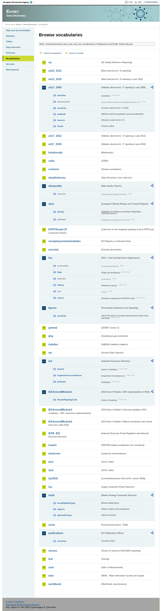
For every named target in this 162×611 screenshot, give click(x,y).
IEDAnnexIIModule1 (60, 392)
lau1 (50, 461)
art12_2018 (55, 79)
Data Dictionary (29, 24)
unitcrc (60, 298)
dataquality (55, 186)
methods (61, 114)
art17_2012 (55, 136)
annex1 (60, 369)
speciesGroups (64, 515)
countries (61, 108)
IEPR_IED (54, 433)
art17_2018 (55, 144)
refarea (60, 285)
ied (50, 361)
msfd (51, 495)
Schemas (10, 52)
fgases (52, 308)
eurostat (53, 249)
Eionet (18, 24)
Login (130, 2)
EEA (18, 2)
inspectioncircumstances (69, 375)
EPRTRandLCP (57, 229)
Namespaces (12, 69)
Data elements (13, 47)
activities (61, 95)
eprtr (51, 204)
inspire (52, 445)
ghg (50, 336)
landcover (54, 453)
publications (55, 533)
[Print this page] (136, 2)
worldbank (54, 584)
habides (53, 344)
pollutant (61, 382)
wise (51, 575)
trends (60, 126)
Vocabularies (13, 58)
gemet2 (52, 327)
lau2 (50, 470)
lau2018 (53, 478)
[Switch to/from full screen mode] (140, 2)
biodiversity (55, 152)
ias (50, 352)
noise (51, 524)
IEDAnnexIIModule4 (60, 421)
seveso (52, 550)
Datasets (10, 36)
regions (61, 509)
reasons (61, 120)
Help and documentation (18, 30)
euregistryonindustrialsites (64, 241)
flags (59, 272)
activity (60, 212)
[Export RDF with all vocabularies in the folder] (152, 88)
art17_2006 (55, 87)
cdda (51, 160)
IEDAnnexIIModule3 (60, 409)
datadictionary (57, 177)
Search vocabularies (52, 53)
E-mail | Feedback (15, 601)
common (53, 169)
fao (50, 258)
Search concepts (76, 53)
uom (51, 567)
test (50, 559)
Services (10, 64)
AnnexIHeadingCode (67, 399)
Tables (9, 41)
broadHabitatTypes (66, 503)
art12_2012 (55, 70)
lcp (50, 487)
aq (49, 62)
